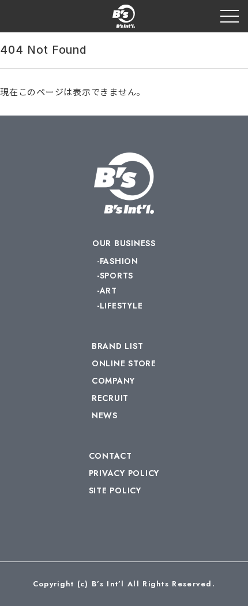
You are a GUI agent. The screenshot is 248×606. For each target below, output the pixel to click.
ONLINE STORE (124, 363)
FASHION (119, 261)
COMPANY (113, 380)
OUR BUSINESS (124, 243)
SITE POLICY (115, 490)
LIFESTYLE (121, 305)
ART (108, 290)
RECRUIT (110, 398)
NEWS (105, 415)
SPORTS (116, 275)
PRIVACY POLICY (124, 473)
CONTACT (110, 456)
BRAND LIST (118, 346)
